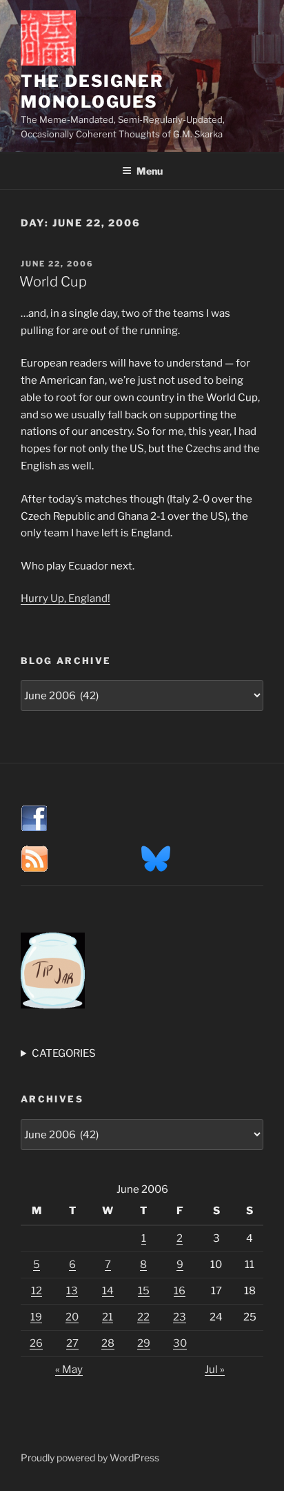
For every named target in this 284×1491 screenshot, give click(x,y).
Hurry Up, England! (65, 598)
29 (143, 1343)
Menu (149, 171)
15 (144, 1291)
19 (36, 1317)
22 (143, 1317)
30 (180, 1343)
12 (36, 1291)
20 (72, 1317)
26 (36, 1343)
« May (69, 1369)
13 (72, 1291)
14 (108, 1291)
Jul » (215, 1369)
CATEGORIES (64, 1053)
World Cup (53, 281)
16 (179, 1291)
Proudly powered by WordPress (90, 1457)
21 (107, 1317)
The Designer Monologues (92, 91)
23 (179, 1317)
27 (72, 1343)
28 (107, 1343)
